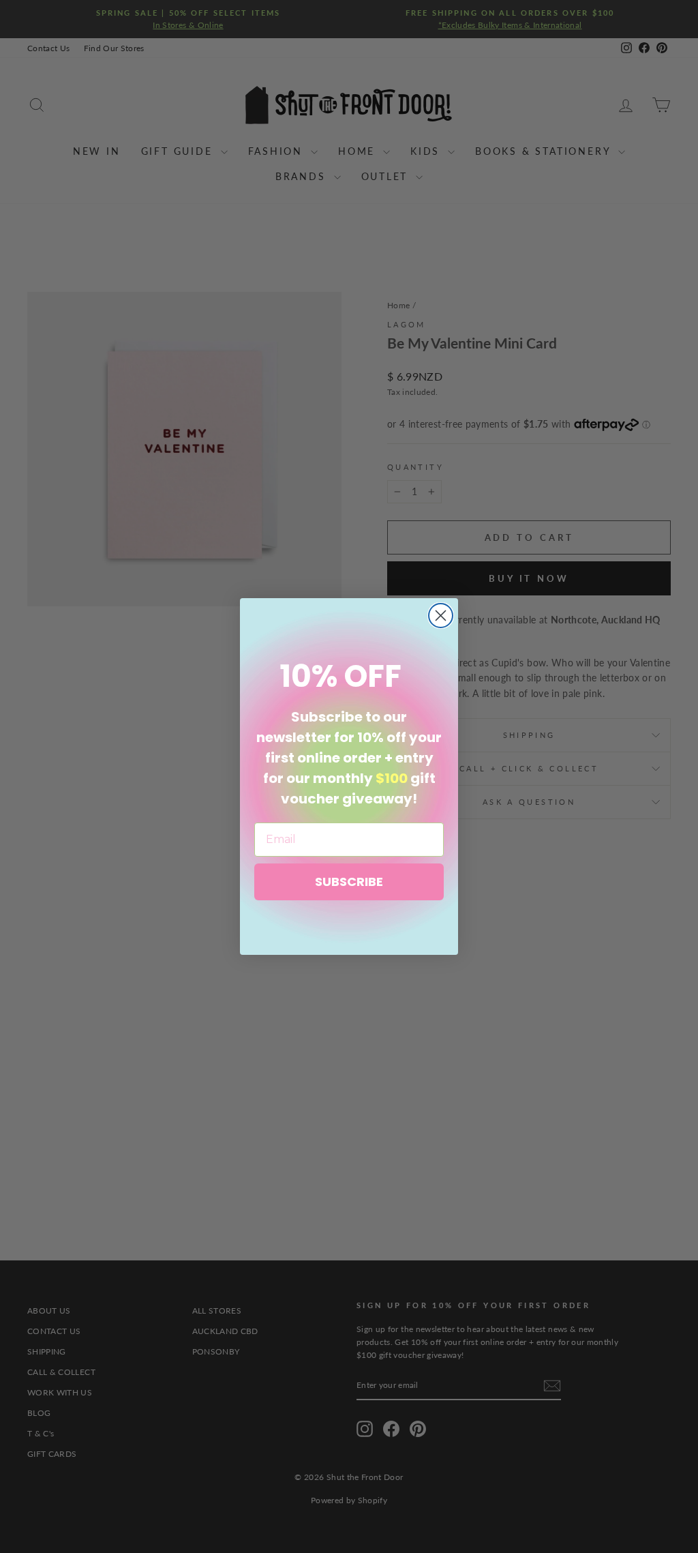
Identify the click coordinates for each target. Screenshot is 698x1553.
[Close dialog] (441, 615)
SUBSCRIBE (349, 881)
